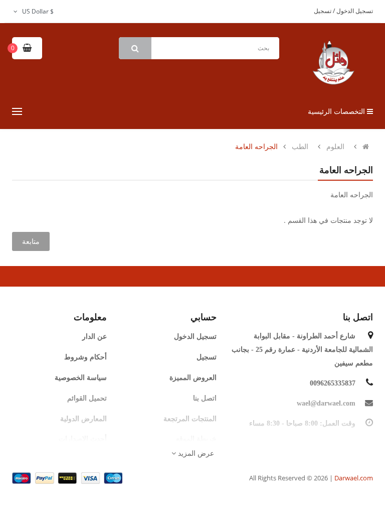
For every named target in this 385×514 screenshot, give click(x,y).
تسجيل (322, 11)
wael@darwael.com (326, 403)
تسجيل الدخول (354, 11)
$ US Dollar (36, 11)
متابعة (31, 241)
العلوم (335, 146)
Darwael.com (353, 477)
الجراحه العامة (256, 146)
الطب (300, 146)
